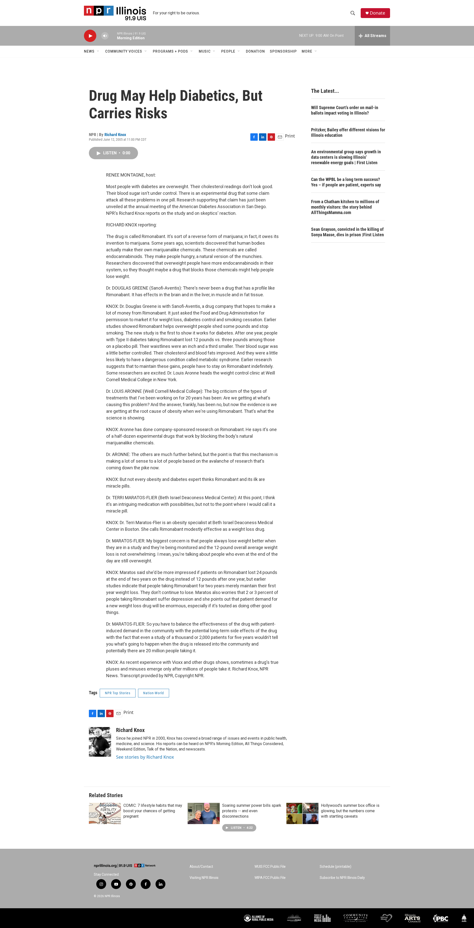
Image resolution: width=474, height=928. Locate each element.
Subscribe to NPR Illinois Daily (342, 878)
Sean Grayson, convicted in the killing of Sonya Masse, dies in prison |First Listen (347, 232)
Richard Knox (115, 134)
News (89, 51)
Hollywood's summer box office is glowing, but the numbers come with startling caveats (350, 811)
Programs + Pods (170, 51)
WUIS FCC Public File (270, 867)
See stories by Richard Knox (145, 757)
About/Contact (201, 867)
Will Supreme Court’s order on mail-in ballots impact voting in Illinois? (344, 110)
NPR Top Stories (117, 693)
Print (290, 136)
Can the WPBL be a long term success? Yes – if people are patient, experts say (346, 182)
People (228, 51)
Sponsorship (283, 51)
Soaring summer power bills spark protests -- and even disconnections (251, 811)
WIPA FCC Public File (270, 878)
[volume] (105, 35)
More (307, 51)
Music (205, 51)
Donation (255, 51)
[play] (90, 36)
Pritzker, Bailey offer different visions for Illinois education (348, 132)
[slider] (113, 35)
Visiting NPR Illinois (204, 878)
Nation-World (153, 693)
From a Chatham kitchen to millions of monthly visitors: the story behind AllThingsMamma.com (345, 207)
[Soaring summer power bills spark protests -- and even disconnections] (204, 813)
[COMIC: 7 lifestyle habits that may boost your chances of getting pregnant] (105, 813)
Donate (377, 13)
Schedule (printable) (335, 867)
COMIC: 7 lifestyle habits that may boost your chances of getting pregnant (152, 811)
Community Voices (123, 51)
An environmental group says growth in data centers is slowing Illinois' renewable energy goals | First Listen (346, 157)
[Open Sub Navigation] (98, 51)
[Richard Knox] (100, 742)
